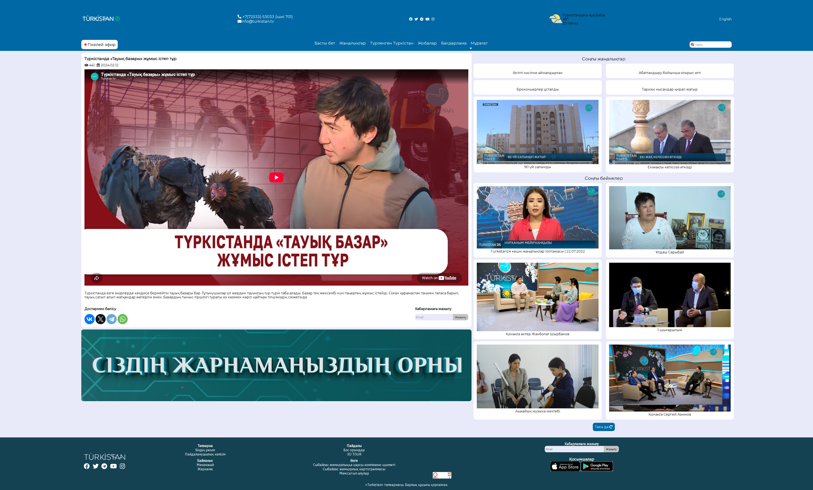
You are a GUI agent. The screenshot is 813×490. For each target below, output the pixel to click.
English (725, 19)
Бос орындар (354, 450)
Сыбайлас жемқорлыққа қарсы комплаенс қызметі (354, 465)
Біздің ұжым (205, 450)
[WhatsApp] (123, 319)
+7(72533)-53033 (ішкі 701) (267, 16)
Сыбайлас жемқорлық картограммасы (354, 469)
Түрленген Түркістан (391, 43)
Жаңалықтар (352, 43)
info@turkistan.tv (257, 21)
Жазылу (460, 317)
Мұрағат (479, 43)
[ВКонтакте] (89, 319)
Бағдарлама (454, 43)
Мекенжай (205, 465)
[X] (100, 319)
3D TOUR (354, 454)
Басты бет (324, 43)
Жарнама (205, 469)
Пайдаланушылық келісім (205, 454)
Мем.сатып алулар (354, 473)
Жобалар (427, 43)
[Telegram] (111, 319)
